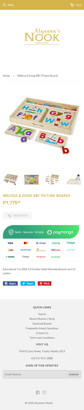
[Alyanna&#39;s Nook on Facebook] (38, 393)
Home (6, 75)
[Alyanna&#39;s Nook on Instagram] (44, 393)
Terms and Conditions (42, 337)
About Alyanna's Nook (42, 318)
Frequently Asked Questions (42, 328)
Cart (78, 4)
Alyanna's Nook (44, 403)
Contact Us (42, 333)
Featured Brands (42, 323)
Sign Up (74, 374)
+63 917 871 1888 (42, 358)
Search (42, 314)
